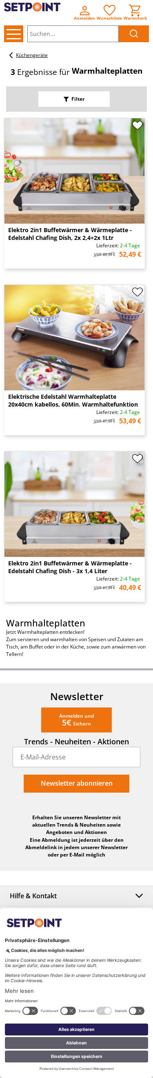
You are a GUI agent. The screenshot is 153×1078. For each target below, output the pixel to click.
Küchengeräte (32, 55)
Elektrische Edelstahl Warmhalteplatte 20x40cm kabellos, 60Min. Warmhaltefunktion (73, 400)
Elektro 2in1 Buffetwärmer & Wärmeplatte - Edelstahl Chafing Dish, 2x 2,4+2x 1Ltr (70, 234)
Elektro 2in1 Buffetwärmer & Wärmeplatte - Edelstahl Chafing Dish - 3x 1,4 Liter (70, 567)
